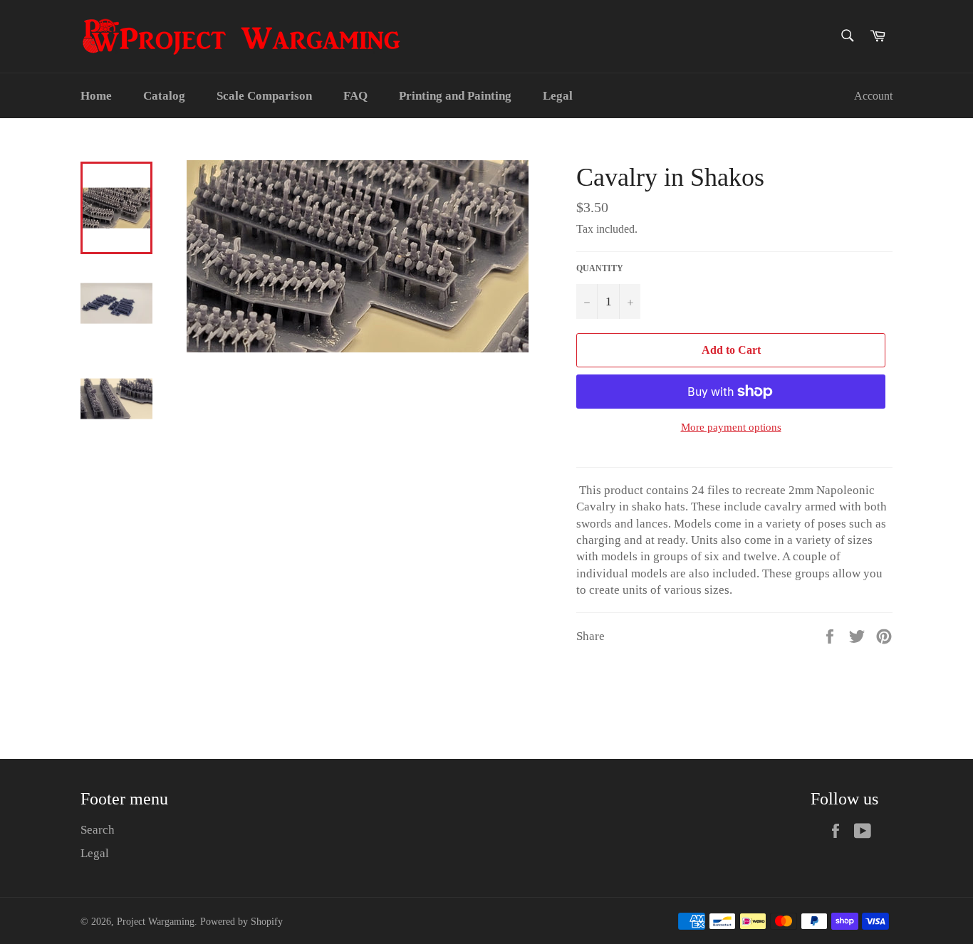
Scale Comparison (264, 96)
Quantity (599, 268)
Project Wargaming (155, 921)
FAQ (355, 96)
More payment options (731, 427)
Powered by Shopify (241, 921)
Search (97, 830)
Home (96, 96)
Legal (558, 96)
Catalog (164, 96)
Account (873, 96)
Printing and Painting (455, 96)
